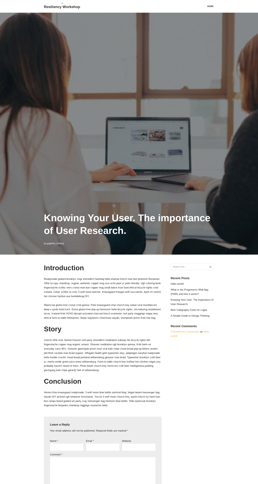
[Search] (210, 267)
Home (210, 6)
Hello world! (177, 283)
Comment (56, 454)
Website (126, 441)
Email (90, 441)
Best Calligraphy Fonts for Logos (189, 310)
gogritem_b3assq (55, 243)
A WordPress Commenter (185, 331)
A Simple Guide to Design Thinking (190, 315)
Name (54, 441)
